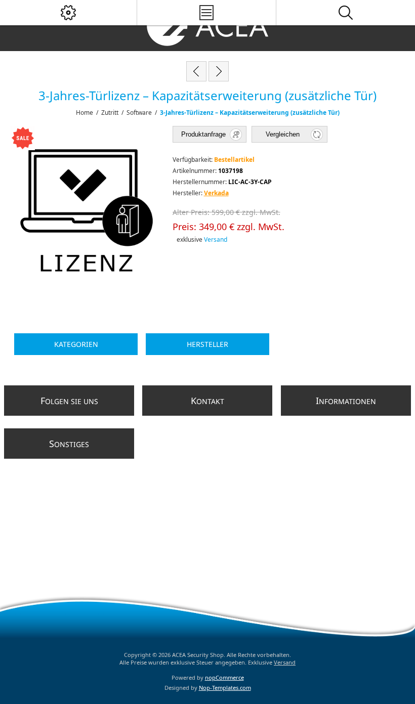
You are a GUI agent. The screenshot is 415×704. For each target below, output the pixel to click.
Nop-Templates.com (225, 687)
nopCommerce (224, 677)
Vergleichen (283, 134)
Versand (215, 239)
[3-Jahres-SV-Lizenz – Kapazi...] (196, 71)
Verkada (216, 193)
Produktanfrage (203, 134)
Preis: (184, 227)
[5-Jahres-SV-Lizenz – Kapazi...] (219, 71)
